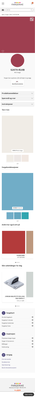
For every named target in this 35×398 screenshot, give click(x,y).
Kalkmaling (5, 347)
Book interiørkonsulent (9, 368)
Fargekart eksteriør (8, 323)
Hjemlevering (6, 365)
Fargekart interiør (7, 320)
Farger (7, 15)
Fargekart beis (6, 326)
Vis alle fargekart (7, 317)
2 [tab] (16, 262)
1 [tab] (15, 262)
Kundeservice (6, 362)
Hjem (3, 15)
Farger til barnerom (8, 341)
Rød (11, 15)
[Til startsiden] (17, 4)
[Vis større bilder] (32, 19)
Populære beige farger (9, 338)
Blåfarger (5, 344)
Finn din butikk (6, 359)
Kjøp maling (28, 394)
